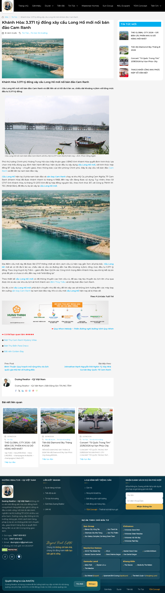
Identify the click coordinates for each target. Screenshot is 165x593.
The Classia (128, 565)
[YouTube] (12, 556)
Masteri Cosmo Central (93, 554)
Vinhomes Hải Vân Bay (132, 538)
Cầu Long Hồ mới (10, 88)
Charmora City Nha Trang (93, 533)
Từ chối (79, 584)
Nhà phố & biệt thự (93, 493)
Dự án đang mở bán (53, 488)
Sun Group (108, 6)
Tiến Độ (60, 6)
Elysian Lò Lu (101, 565)
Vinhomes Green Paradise (133, 534)
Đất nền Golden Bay (14, 351)
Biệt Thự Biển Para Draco (16, 345)
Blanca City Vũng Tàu (92, 529)
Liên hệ (48, 509)
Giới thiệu (36, 6)
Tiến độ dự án (50, 439)
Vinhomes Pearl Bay (131, 541)
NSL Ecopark (123, 6)
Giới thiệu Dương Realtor (54, 504)
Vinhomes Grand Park (132, 530)
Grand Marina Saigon (113, 554)
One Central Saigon (130, 554)
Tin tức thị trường (39, 33)
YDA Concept (140, 6)
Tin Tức (71, 6)
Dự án (48, 6)
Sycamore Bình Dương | (116, 576)
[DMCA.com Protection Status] (10, 549)
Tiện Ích (155, 6)
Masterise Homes (90, 6)
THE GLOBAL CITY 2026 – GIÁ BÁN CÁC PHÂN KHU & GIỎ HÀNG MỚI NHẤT (20, 445)
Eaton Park (88, 565)
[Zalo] (19, 556)
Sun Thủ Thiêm (113, 533)
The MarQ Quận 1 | (145, 576)
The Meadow (89, 568)
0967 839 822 (19, 535)
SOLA (108, 551)
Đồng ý (92, 584)
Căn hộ (89, 488)
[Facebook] (5, 556)
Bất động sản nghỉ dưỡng (96, 499)
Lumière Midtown (150, 551)
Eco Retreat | (92, 576)
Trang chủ (23, 6)
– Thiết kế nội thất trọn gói (102, 509)
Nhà (6, 17)
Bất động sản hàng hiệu (95, 504)
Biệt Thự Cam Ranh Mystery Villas (20, 340)
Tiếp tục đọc (10, 462)
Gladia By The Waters (144, 565)
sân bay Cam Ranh (56, 176)
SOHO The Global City (92, 551)
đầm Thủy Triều (57, 282)
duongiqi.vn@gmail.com (21, 542)
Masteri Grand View (130, 551)
